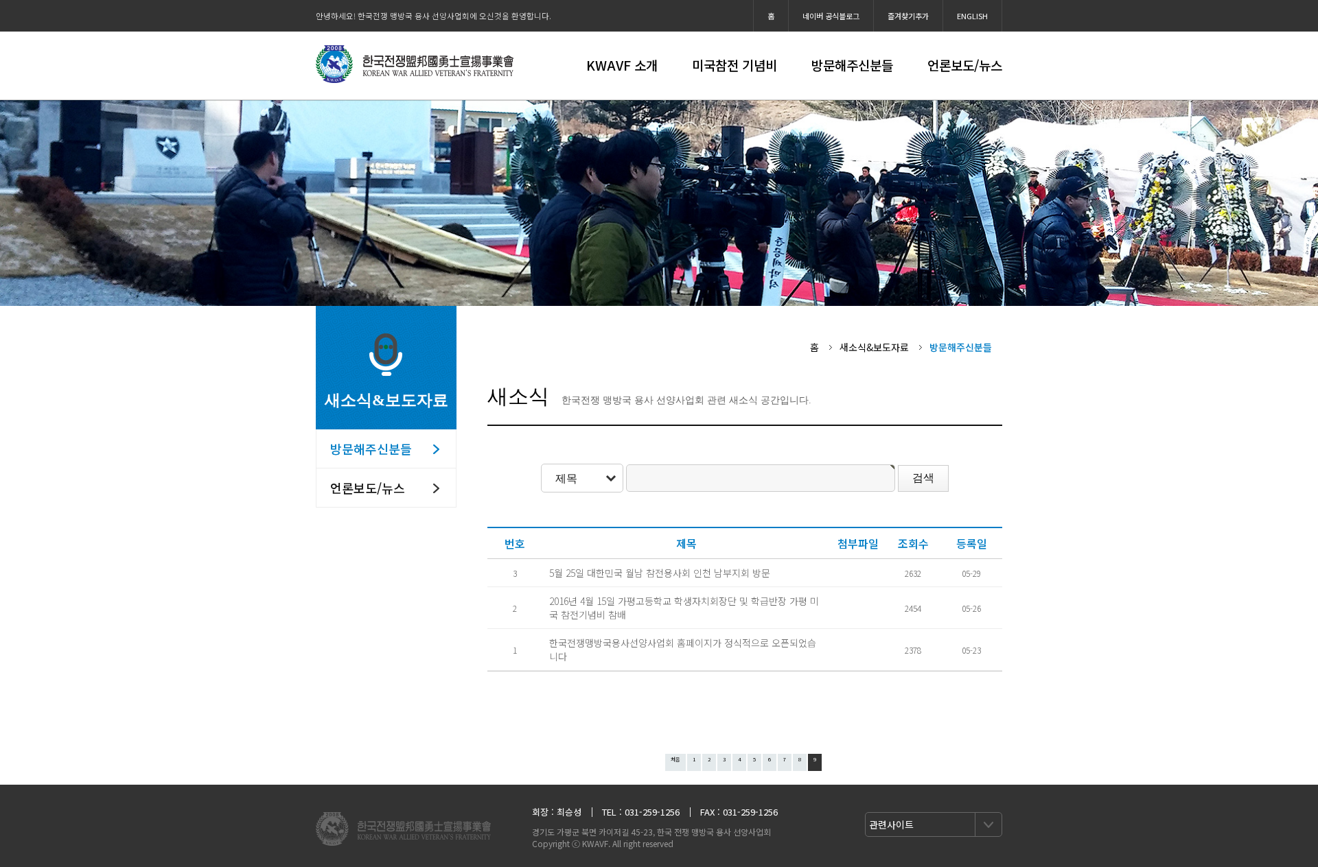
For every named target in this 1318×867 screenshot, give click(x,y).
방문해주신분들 (852, 65)
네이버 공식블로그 (830, 15)
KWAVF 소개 (622, 65)
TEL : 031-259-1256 (641, 811)
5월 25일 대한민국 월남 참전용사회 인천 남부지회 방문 (659, 573)
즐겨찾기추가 (908, 15)
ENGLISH (972, 15)
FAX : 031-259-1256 (739, 811)
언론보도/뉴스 (964, 65)
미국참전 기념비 (734, 65)
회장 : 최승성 (556, 811)
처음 (675, 759)
